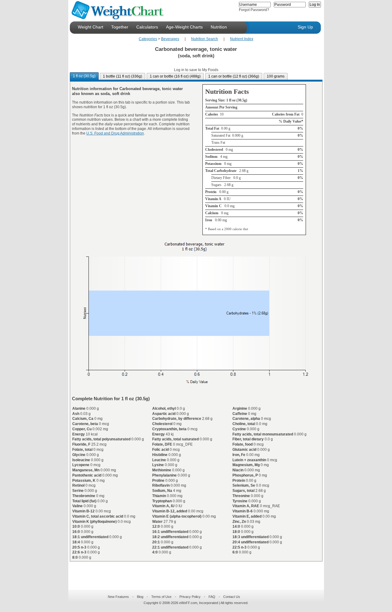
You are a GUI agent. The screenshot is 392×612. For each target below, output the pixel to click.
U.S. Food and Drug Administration (115, 133)
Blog (140, 597)
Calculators (147, 27)
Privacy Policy (190, 597)
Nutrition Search (204, 39)
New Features (118, 597)
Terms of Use (161, 597)
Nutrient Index (241, 39)
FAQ (212, 597)
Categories (148, 39)
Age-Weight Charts (184, 27)
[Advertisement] (191, 572)
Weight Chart (90, 27)
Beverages (170, 39)
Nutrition (219, 27)
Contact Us (231, 597)
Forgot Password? (254, 10)
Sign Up (305, 27)
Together (119, 27)
